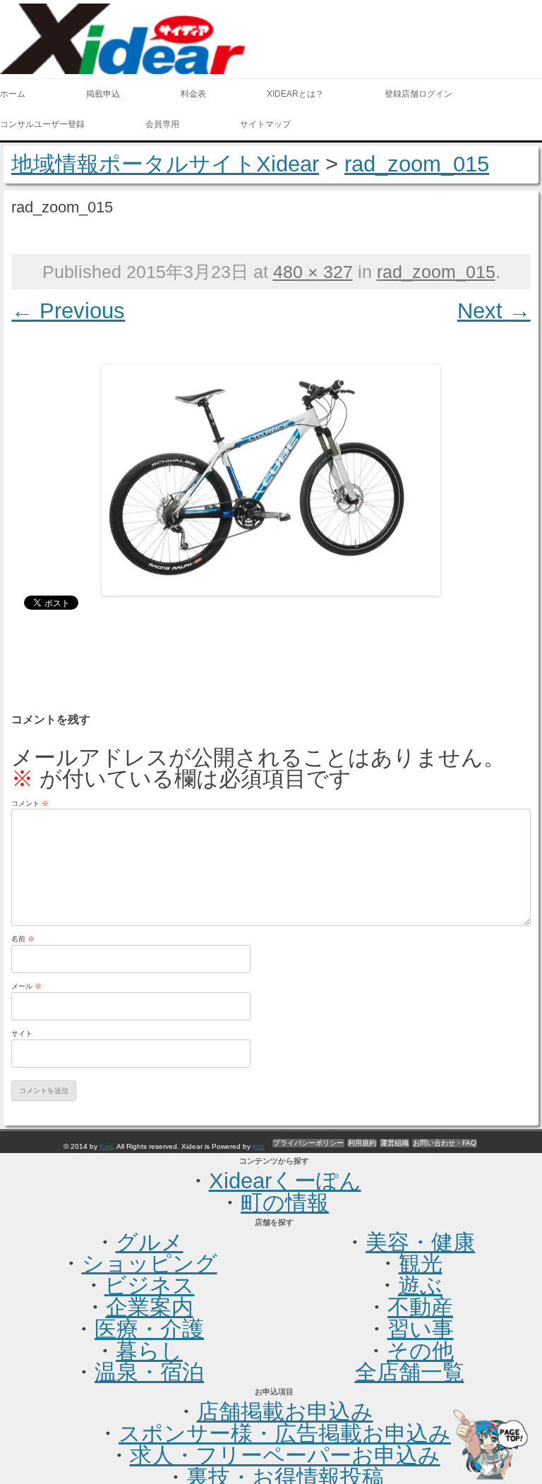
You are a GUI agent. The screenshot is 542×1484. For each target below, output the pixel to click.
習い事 (420, 1329)
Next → (494, 310)
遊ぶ (420, 1285)
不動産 (420, 1307)
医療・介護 (149, 1329)
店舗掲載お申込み (285, 1411)
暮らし (149, 1351)
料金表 (193, 94)
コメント (30, 803)
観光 (420, 1263)
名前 (23, 939)
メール (26, 986)
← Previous (68, 310)
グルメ (149, 1242)
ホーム (12, 94)
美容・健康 (420, 1242)
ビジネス (149, 1285)
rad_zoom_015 (416, 164)
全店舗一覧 (409, 1372)
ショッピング (149, 1263)
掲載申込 (103, 94)
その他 (420, 1351)
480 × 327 (313, 272)
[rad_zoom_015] (271, 480)
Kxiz (106, 1146)
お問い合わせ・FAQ (444, 1143)
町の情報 (285, 1202)
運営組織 (394, 1143)
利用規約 (362, 1143)
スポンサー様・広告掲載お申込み (285, 1433)
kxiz (259, 1146)
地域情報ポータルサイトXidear (165, 164)
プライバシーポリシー (308, 1143)
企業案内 (149, 1307)
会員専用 (162, 124)
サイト (21, 1033)
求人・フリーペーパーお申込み (285, 1455)
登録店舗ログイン (418, 94)
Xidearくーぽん (285, 1181)
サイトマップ (265, 124)
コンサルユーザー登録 (42, 124)
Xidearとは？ (295, 94)
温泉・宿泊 (149, 1372)
